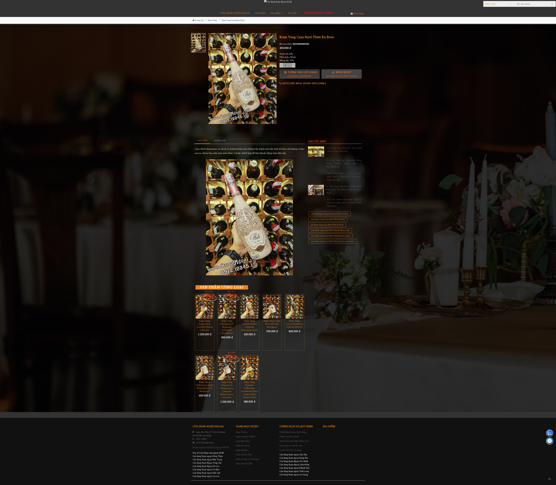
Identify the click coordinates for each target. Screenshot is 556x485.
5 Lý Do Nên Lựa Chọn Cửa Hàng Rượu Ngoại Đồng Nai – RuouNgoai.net (344, 163)
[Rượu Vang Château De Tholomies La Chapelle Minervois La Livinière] (227, 368)
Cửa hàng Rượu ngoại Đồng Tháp (208, 456)
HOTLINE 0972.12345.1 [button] (319, 13)
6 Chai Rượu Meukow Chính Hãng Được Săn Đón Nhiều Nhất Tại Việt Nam (344, 189)
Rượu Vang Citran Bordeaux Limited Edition (294, 324)
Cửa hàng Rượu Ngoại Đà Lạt (206, 466)
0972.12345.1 (201, 439)
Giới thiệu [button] (260, 13)
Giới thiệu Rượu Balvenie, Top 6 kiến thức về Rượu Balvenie (344, 149)
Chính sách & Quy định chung (293, 432)
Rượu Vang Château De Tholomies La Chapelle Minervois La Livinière (227, 390)
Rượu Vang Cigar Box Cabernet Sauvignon (272, 324)
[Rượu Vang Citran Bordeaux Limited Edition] (294, 307)
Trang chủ (199, 20)
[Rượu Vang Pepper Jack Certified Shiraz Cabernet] (204, 307)
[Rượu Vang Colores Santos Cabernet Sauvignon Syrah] (249, 307)
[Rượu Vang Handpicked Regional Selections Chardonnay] (227, 307)
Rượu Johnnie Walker (246, 436)
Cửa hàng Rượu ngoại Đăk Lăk (206, 472)
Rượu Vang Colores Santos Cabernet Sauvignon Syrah (249, 325)
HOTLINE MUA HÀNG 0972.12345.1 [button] (303, 83)
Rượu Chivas (241, 432)
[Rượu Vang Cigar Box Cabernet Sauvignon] (272, 307)
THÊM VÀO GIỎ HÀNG (302, 74)
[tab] (202, 141)
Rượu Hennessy (243, 445)
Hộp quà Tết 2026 (244, 463)
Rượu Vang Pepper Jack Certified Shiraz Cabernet (205, 325)
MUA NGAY (341, 74)
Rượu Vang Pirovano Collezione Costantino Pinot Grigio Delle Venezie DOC (249, 390)
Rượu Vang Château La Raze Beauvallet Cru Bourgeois (204, 387)
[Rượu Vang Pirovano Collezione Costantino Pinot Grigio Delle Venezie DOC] (249, 368)
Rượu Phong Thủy (244, 454)
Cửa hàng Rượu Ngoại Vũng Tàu (207, 462)
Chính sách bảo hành (289, 436)
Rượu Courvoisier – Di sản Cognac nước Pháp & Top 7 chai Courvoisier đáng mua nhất (344, 176)
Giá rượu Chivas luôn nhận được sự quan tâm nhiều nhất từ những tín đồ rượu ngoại (344, 202)
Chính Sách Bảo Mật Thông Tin (293, 441)
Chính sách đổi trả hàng (290, 450)
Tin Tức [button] (292, 13)
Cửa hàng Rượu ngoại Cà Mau (206, 469)
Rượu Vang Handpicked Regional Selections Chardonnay (227, 327)
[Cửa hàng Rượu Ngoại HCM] (278, 1)
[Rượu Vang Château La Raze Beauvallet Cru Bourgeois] (204, 368)
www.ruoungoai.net (205, 442)
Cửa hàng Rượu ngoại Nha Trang (207, 459)
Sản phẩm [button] (275, 13)
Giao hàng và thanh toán (290, 445)
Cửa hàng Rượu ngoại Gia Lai (206, 476)
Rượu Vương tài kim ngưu (247, 459)
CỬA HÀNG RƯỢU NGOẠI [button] (235, 13)
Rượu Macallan (243, 441)
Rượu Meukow (242, 450)
